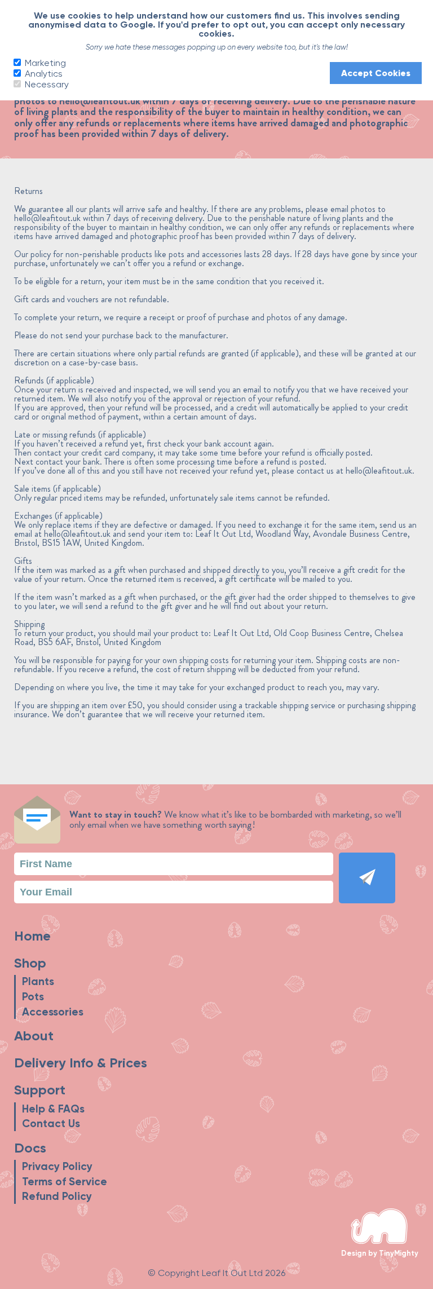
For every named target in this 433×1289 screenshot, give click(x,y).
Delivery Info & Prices (80, 1062)
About (34, 1035)
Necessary (46, 84)
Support (39, 1089)
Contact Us (51, 1123)
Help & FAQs (53, 1108)
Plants (38, 981)
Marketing (44, 63)
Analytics (43, 73)
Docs (30, 1148)
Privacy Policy (57, 1166)
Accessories (52, 1011)
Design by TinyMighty (379, 1253)
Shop (30, 963)
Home (32, 936)
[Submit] (367, 878)
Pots (33, 996)
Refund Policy (57, 1196)
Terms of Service (64, 1181)
